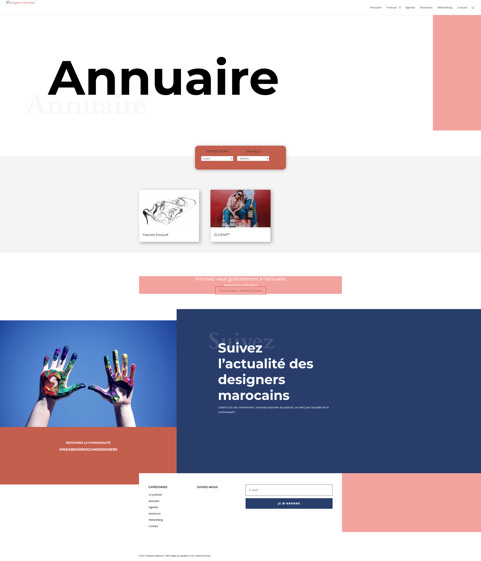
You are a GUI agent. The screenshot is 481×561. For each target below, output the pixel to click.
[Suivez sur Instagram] (88, 460)
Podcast (391, 7)
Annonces (426, 7)
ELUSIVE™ (222, 234)
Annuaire (376, 7)
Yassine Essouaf (155, 234)
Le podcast (155, 494)
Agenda (410, 7)
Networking (444, 7)
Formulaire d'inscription (240, 290)
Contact (462, 7)
